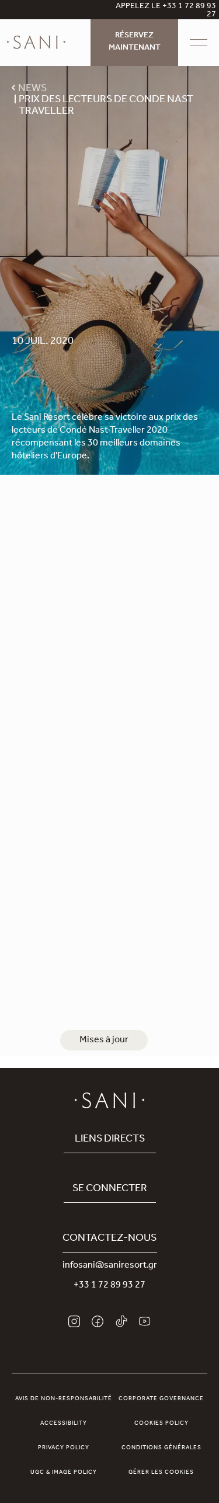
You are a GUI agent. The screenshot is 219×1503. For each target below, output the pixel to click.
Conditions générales (161, 1448)
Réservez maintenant (135, 42)
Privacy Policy (63, 1448)
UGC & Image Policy (63, 1473)
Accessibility (63, 1424)
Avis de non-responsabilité (63, 1399)
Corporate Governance (161, 1399)
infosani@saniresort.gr (109, 1266)
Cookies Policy (161, 1424)
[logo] (36, 43)
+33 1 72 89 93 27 (109, 1285)
